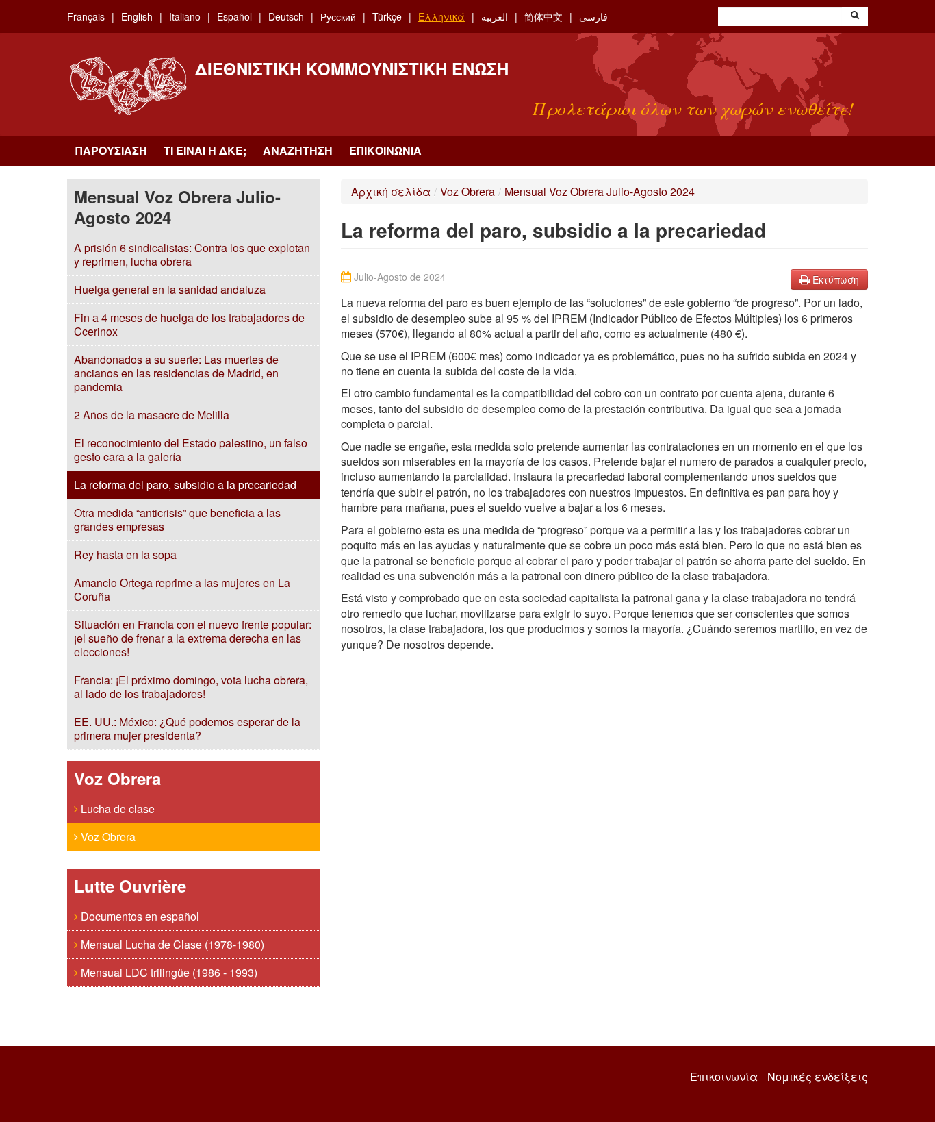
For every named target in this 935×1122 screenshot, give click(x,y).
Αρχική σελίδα (391, 191)
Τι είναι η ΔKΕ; (205, 150)
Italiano (185, 16)
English (137, 16)
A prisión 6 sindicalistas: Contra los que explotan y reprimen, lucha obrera (192, 254)
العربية (494, 16)
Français (86, 16)
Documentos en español (138, 916)
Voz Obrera (107, 837)
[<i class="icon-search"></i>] (855, 16)
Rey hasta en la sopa (125, 554)
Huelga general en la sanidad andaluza (170, 289)
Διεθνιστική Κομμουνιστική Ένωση (352, 68)
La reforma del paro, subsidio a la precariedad (185, 485)
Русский (338, 16)
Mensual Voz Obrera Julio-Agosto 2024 (599, 191)
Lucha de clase (116, 808)
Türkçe (387, 16)
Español (234, 16)
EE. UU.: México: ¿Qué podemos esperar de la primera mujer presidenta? (187, 728)
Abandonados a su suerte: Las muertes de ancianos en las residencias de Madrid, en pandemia (176, 373)
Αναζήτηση (298, 150)
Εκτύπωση (834, 279)
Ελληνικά (441, 16)
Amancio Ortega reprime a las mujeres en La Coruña (182, 589)
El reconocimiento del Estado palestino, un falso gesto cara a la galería (190, 449)
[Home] (127, 86)
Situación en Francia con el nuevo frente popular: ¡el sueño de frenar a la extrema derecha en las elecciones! (192, 638)
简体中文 (543, 16)
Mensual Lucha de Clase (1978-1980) (171, 944)
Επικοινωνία (385, 150)
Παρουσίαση (111, 150)
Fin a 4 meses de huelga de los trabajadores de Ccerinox (189, 324)
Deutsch (286, 16)
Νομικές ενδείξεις (817, 1077)
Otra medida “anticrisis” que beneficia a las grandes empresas (177, 519)
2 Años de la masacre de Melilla (151, 415)
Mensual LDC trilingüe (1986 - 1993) (167, 972)
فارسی (593, 16)
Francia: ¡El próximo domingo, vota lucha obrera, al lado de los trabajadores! (191, 686)
